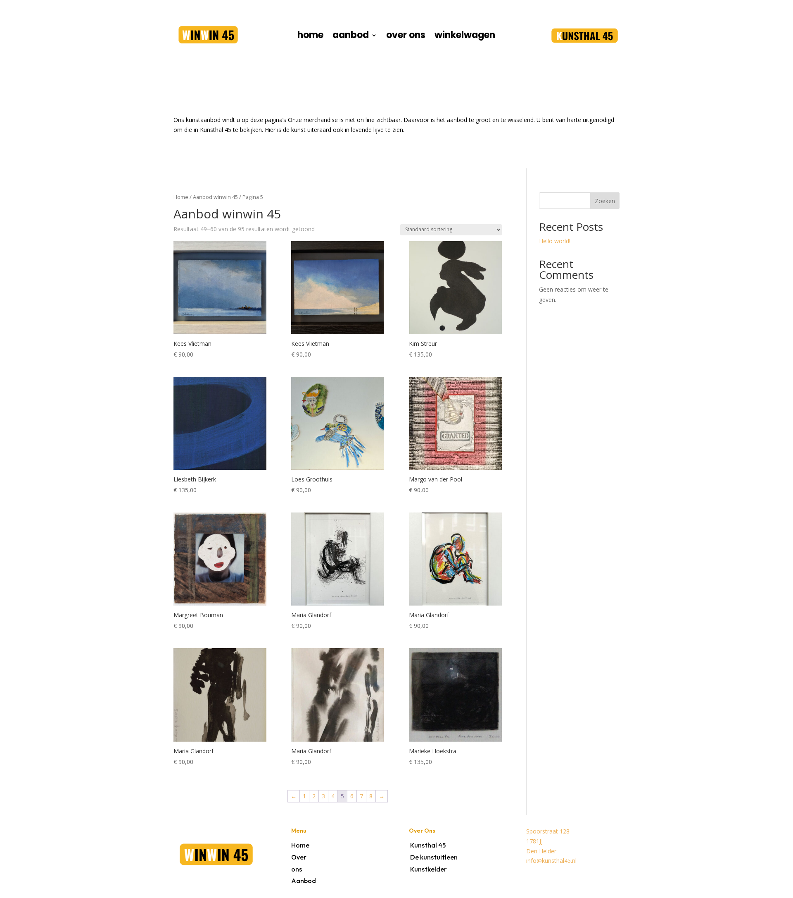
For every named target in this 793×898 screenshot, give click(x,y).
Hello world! (554, 241)
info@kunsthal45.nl (551, 860)
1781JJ (534, 841)
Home (180, 197)
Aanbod (303, 880)
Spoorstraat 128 (548, 831)
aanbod (350, 36)
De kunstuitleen (434, 857)
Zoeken (605, 201)
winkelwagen (464, 36)
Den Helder (541, 851)
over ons (405, 36)
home (310, 36)
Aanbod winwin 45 (215, 197)
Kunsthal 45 (428, 845)
